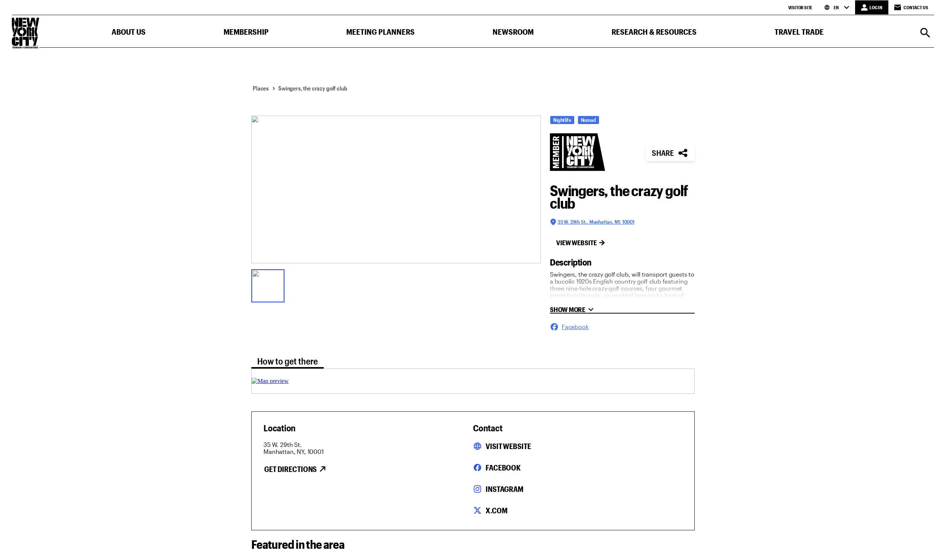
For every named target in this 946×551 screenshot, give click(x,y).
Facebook (503, 467)
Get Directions (290, 469)
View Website (576, 243)
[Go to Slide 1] (269, 285)
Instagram (505, 489)
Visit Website (508, 446)
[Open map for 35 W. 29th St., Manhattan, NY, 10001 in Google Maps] (270, 381)
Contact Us (916, 7)
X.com (496, 510)
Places (261, 88)
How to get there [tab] (287, 361)
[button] (128, 33)
